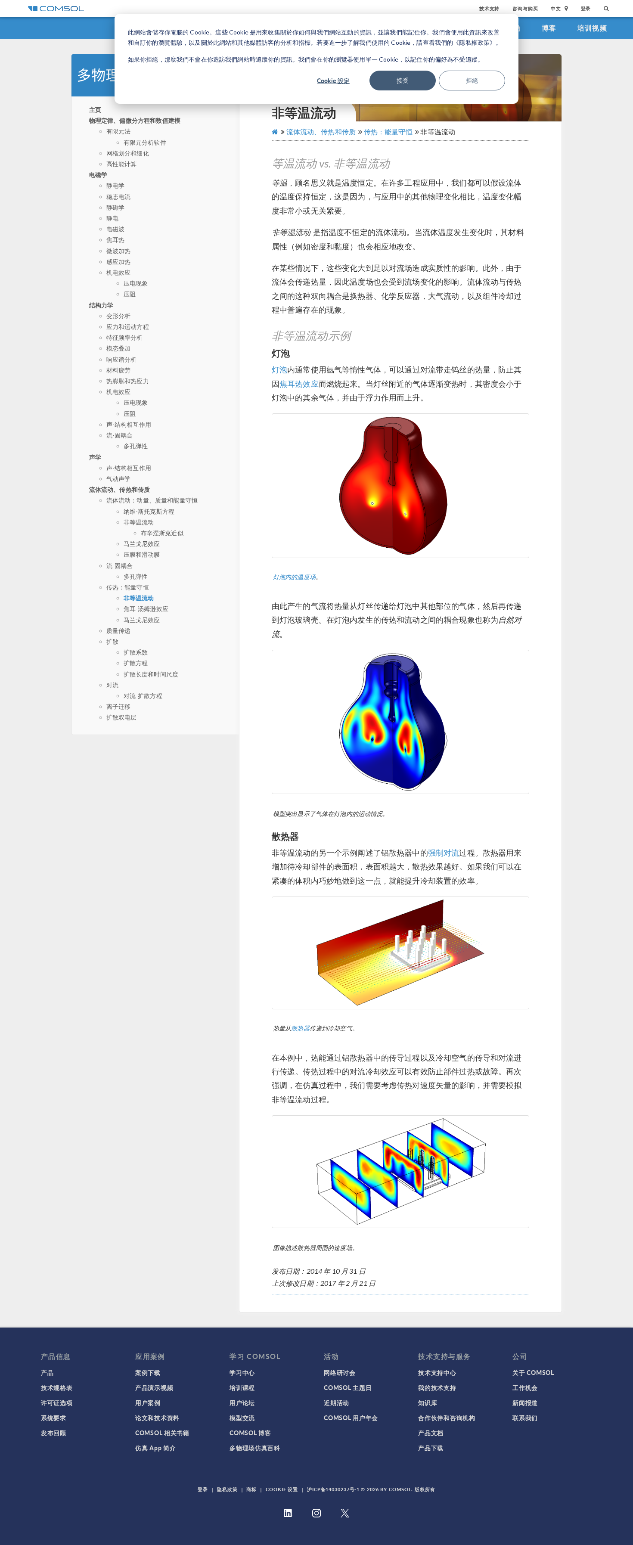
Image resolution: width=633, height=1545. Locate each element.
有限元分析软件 (145, 142)
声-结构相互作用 (128, 424)
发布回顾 (53, 1432)
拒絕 (472, 80)
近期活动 (336, 1402)
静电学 (115, 185)
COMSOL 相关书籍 (162, 1432)
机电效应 (118, 272)
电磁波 (115, 229)
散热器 (300, 1028)
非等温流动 (139, 522)
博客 (549, 28)
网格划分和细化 (127, 153)
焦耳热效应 (299, 383)
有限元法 (118, 131)
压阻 (130, 294)
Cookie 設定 (333, 80)
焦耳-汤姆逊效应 (146, 608)
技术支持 (489, 8)
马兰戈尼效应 (142, 543)
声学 (95, 457)
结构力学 (101, 305)
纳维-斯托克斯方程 (149, 511)
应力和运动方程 (127, 326)
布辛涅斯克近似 (162, 533)
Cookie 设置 (282, 1489)
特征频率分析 (124, 337)
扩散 (112, 641)
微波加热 (118, 250)
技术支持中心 (437, 1372)
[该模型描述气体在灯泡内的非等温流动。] (400, 722)
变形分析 (118, 316)
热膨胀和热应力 (127, 381)
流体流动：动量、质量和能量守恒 (152, 500)
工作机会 (525, 1387)
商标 (251, 1489)
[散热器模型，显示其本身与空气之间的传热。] (400, 953)
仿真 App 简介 (155, 1447)
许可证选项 (57, 1402)
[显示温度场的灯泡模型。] (400, 485)
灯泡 (279, 369)
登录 (586, 8)
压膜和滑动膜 (142, 554)
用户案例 (148, 1402)
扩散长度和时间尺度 (151, 674)
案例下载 (148, 1372)
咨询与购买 (525, 8)
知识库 (427, 1402)
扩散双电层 (121, 717)
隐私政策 (227, 1489)
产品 (47, 1372)
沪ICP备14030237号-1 (333, 1489)
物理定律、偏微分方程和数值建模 (134, 120)
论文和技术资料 (157, 1417)
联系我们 (525, 1417)
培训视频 (592, 28)
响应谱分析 (121, 359)
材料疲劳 (118, 370)
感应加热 (118, 261)
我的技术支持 (437, 1387)
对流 (112, 685)
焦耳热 (115, 239)
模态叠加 (118, 348)
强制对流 (443, 852)
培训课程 (242, 1387)
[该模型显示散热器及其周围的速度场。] (400, 1171)
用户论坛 (242, 1402)
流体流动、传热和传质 (119, 489)
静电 (112, 218)
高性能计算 (121, 164)
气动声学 (118, 478)
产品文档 (431, 1432)
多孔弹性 (136, 446)
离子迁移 (118, 706)
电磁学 (98, 174)
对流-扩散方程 (143, 695)
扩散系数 (136, 652)
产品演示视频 (154, 1387)
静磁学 (115, 207)
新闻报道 (525, 1402)
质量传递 (118, 630)
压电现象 (136, 283)
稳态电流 (118, 196)
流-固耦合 (119, 435)
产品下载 (431, 1447)
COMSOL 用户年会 (351, 1417)
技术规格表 (57, 1387)
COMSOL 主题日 (348, 1387)
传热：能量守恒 (127, 587)
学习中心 (242, 1372)
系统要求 (53, 1417)
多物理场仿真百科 (255, 1447)
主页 (95, 109)
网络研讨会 (340, 1372)
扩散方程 (136, 663)
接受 (403, 80)
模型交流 (242, 1417)
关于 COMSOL (533, 1372)
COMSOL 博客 (250, 1432)
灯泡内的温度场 (294, 577)
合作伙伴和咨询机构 (446, 1417)
